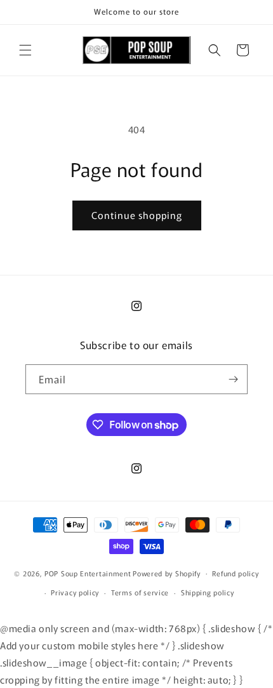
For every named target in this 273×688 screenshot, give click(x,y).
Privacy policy (75, 592)
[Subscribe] (233, 379)
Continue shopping (136, 215)
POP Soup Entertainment (87, 572)
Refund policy (235, 573)
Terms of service (140, 592)
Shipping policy (207, 592)
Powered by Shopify (167, 572)
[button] (25, 50)
